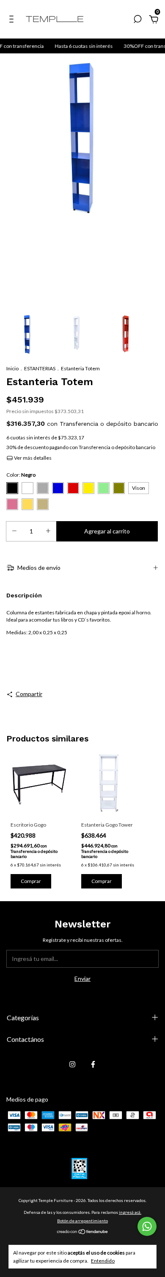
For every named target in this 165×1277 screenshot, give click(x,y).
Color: (21, 475)
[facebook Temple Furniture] (93, 1064)
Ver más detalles (32, 458)
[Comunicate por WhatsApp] (147, 1226)
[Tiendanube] (82, 1232)
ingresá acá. (130, 1212)
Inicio (12, 368)
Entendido (103, 1261)
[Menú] (12, 20)
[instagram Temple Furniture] (72, 1064)
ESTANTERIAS (39, 368)
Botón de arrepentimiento (82, 1220)
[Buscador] (137, 20)
